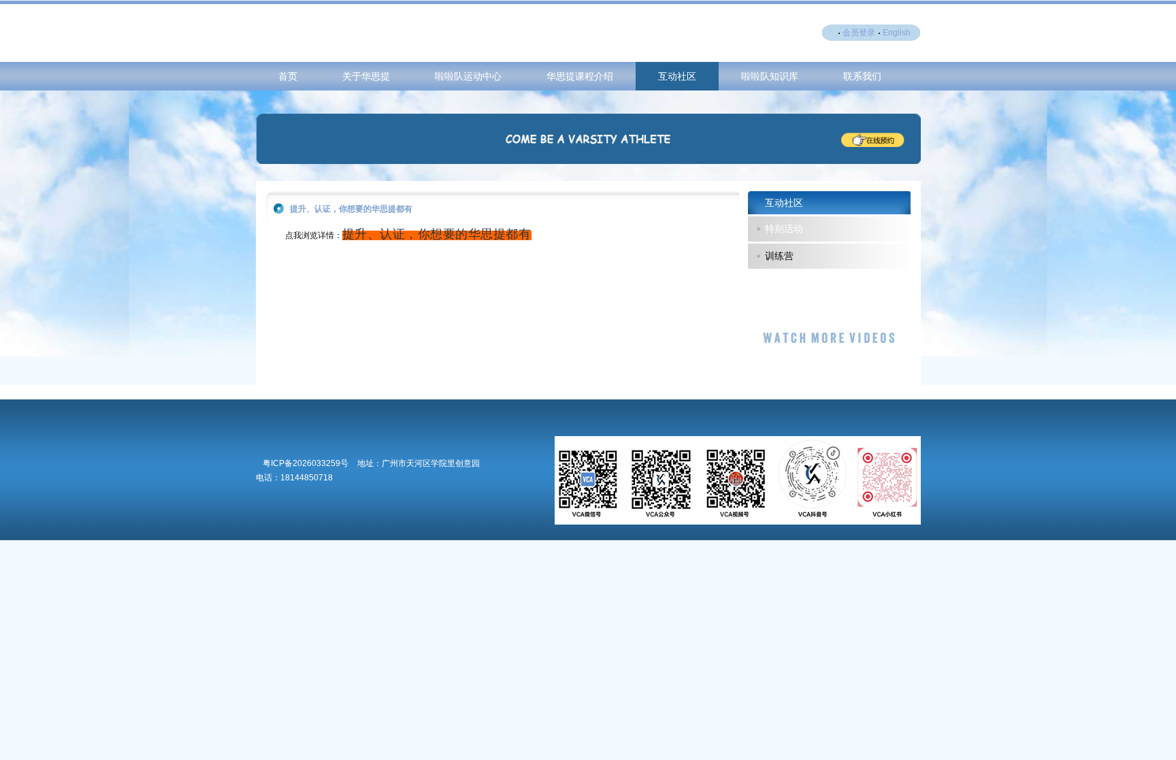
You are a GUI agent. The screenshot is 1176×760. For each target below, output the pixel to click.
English (897, 32)
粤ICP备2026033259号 (305, 463)
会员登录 (859, 32)
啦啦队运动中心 (468, 76)
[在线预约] (588, 161)
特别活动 (784, 228)
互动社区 (677, 76)
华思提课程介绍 (579, 76)
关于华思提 (366, 76)
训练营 (779, 255)
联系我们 (862, 76)
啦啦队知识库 (769, 76)
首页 (287, 76)
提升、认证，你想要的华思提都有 (437, 234)
